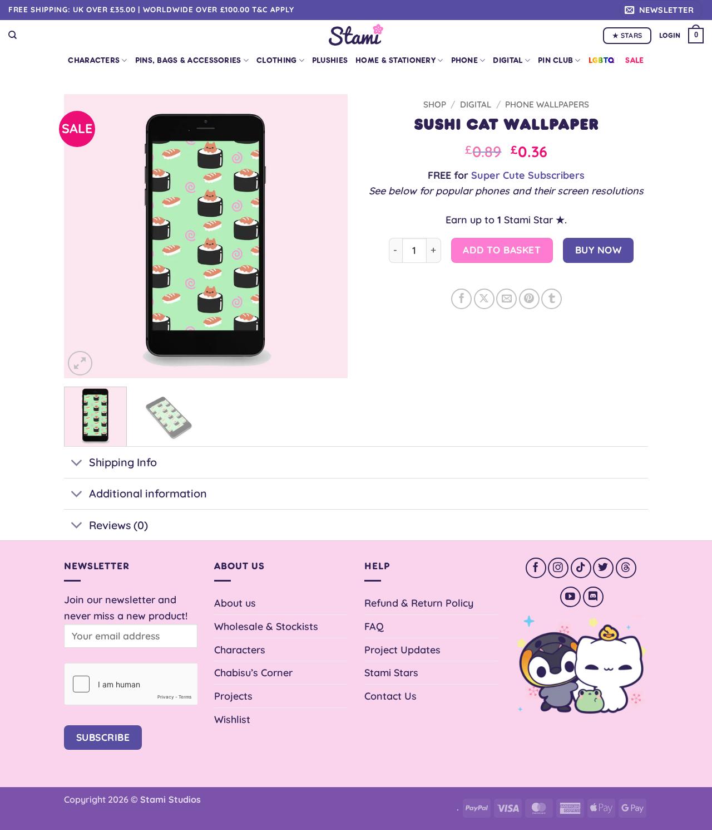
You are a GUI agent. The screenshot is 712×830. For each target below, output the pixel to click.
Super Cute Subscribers (528, 175)
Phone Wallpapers (547, 104)
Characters (94, 60)
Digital (507, 60)
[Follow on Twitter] (603, 568)
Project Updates (402, 649)
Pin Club (555, 60)
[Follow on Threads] (626, 568)
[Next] (328, 236)
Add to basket (502, 250)
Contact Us (390, 696)
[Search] (12, 35)
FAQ (374, 626)
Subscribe (103, 737)
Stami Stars (391, 672)
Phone (464, 60)
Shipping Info (123, 462)
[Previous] (83, 236)
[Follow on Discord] (593, 597)
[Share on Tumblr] (551, 299)
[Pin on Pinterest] (529, 299)
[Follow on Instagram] (558, 568)
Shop (434, 104)
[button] (661, 10)
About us (235, 603)
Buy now (598, 250)
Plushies (330, 60)
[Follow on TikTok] (581, 568)
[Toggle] (76, 463)
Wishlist (232, 719)
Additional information (148, 493)
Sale (634, 60)
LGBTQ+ (603, 60)
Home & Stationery (395, 60)
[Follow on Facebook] (536, 568)
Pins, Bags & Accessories (188, 60)
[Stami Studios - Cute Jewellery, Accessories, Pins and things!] (356, 35)
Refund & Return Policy (418, 603)
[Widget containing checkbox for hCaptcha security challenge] (130, 684)
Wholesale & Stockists (266, 626)
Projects (233, 696)
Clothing (276, 60)
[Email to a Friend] (506, 299)
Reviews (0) (118, 525)
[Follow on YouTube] (570, 597)
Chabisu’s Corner (253, 672)
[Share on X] (484, 299)
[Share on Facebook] (461, 299)
